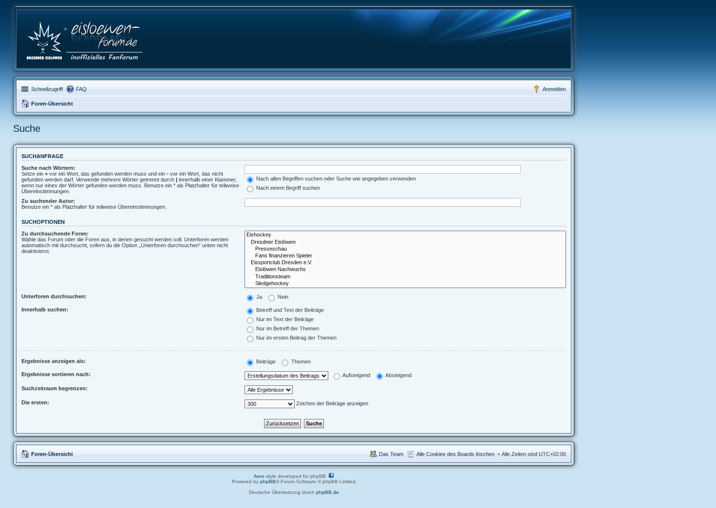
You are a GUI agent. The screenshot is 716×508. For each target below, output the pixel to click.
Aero (259, 476)
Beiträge (265, 361)
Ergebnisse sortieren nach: (56, 374)
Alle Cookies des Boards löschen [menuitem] (455, 454)
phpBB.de (327, 492)
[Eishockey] (405, 235)
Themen (300, 361)
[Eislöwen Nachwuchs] (405, 269)
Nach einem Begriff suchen (287, 188)
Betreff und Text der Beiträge (289, 310)
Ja (258, 297)
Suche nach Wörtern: (48, 168)
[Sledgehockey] (405, 283)
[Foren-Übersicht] (85, 39)
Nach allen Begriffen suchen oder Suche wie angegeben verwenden (335, 178)
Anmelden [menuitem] (554, 89)
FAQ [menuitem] (81, 89)
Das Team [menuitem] (391, 454)
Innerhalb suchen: (44, 309)
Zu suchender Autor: (48, 201)
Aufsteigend (355, 375)
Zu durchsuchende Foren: (55, 233)
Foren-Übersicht (52, 104)
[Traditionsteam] (405, 276)
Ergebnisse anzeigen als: (53, 361)
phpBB (268, 481)
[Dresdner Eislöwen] (405, 242)
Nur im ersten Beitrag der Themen (296, 338)
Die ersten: (35, 402)
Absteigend (398, 375)
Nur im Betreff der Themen (287, 328)
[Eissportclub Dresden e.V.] (405, 262)
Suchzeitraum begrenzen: (54, 388)
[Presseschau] (405, 249)
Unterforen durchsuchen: (54, 296)
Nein (282, 297)
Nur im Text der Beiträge (284, 319)
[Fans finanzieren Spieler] (405, 256)
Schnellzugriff (47, 89)
